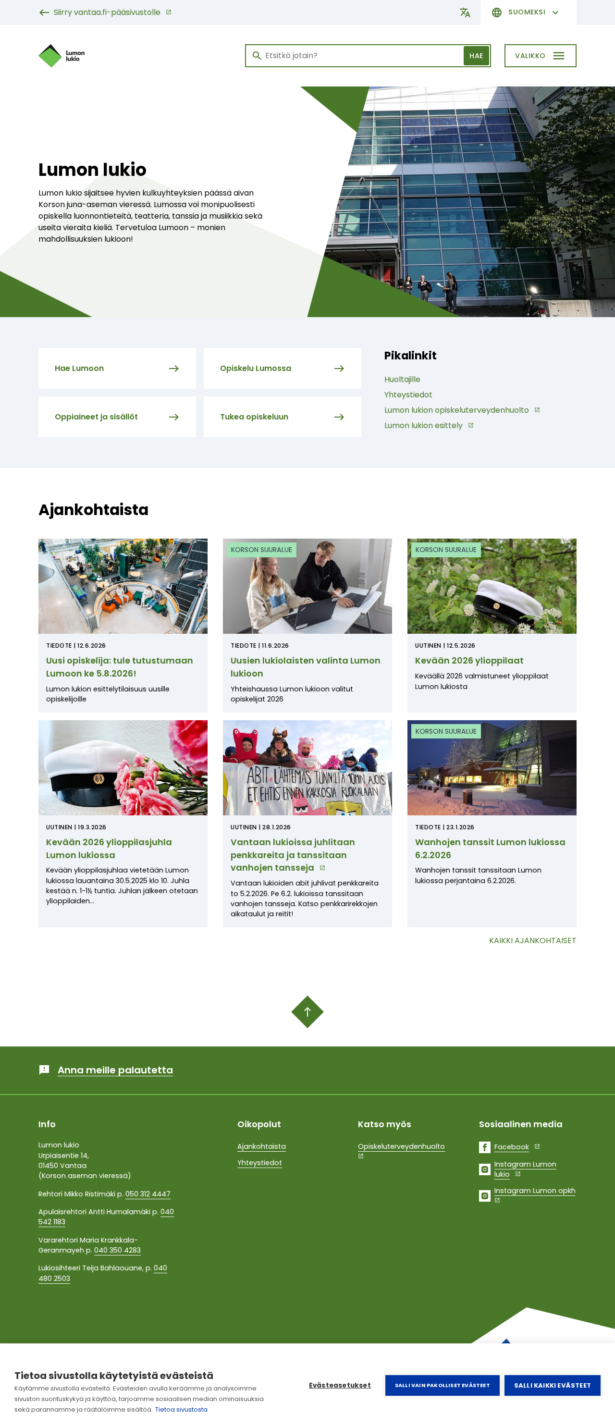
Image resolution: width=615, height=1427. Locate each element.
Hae (476, 56)
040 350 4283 (117, 1250)
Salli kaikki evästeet (552, 1385)
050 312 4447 (148, 1194)
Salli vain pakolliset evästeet (442, 1385)
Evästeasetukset (340, 1385)
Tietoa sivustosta (181, 1409)
